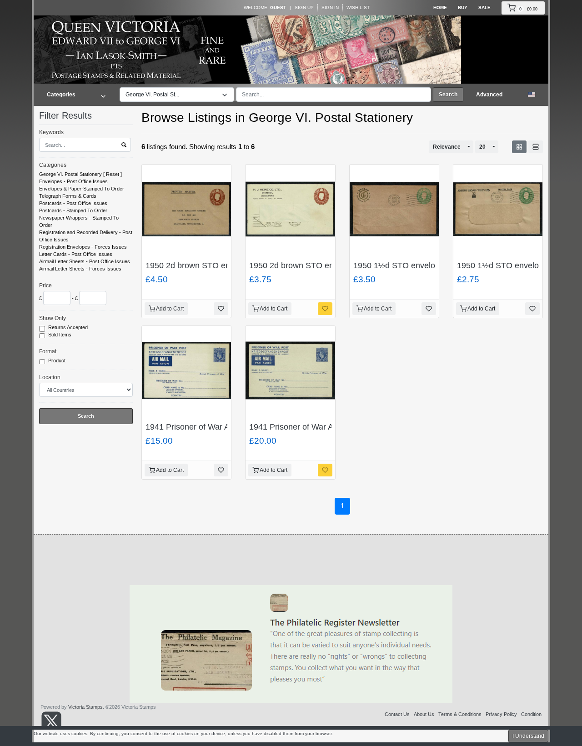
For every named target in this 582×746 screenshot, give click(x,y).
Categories (52, 165)
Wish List (358, 7)
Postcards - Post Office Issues (73, 203)
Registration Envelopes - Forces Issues (83, 247)
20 (482, 147)
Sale (484, 7)
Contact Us (397, 714)
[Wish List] (221, 308)
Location (49, 377)
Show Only (52, 318)
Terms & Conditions (460, 714)
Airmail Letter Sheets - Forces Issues (80, 268)
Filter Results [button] (67, 115)
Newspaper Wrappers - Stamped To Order (79, 221)
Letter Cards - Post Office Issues (75, 254)
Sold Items (60, 334)
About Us (424, 714)
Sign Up (304, 7)
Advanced (489, 94)
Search (448, 94)
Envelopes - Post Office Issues (73, 181)
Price (45, 285)
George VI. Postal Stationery (70, 174)
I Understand (528, 736)
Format (47, 351)
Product (57, 360)
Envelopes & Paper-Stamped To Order (81, 188)
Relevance (447, 147)
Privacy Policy (501, 714)
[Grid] (519, 146)
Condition (531, 714)
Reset (112, 174)
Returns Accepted (68, 327)
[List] (535, 146)
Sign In (330, 7)
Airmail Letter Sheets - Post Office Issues (84, 261)
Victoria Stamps (85, 707)
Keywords (51, 132)
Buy (462, 7)
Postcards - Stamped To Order (73, 210)
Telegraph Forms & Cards (67, 196)
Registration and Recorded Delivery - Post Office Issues (85, 236)
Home (440, 7)
